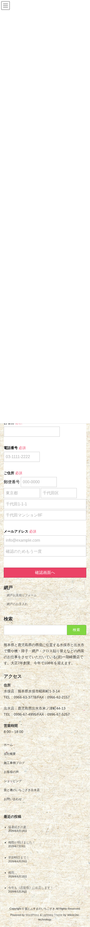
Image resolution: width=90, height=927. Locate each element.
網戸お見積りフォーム (22, 595)
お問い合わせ (13, 799)
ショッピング (13, 781)
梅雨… (12, 872)
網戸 (8, 587)
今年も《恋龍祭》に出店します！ (30, 887)
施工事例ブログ (14, 763)
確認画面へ (45, 572)
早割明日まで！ (18, 857)
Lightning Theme (52, 914)
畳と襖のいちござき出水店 (22, 790)
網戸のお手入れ (17, 604)
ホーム (8, 745)
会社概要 (10, 754)
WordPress (32, 914)
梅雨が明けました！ (21, 842)
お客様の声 (11, 772)
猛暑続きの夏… (18, 827)
